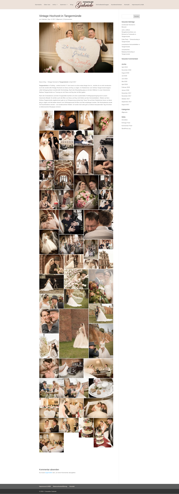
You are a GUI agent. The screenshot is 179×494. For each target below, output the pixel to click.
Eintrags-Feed (126, 122)
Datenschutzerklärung (60, 486)
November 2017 (126, 96)
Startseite (38, 4)
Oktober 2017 (126, 99)
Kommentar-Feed (127, 125)
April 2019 (125, 67)
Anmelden (125, 120)
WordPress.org (126, 128)
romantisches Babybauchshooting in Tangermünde (128, 52)
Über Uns (47, 4)
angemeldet (48, 472)
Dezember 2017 (126, 93)
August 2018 (125, 73)
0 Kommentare (67, 19)
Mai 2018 (124, 81)
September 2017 (127, 101)
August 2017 (125, 104)
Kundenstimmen (116, 4)
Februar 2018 (126, 87)
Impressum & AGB (138, 4)
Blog (71, 4)
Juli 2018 (124, 76)
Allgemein (59, 19)
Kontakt (126, 4)
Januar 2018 (125, 90)
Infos (54, 4)
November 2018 (126, 70)
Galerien (63, 4)
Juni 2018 (124, 78)
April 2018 (125, 84)
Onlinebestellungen (102, 4)
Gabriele (44, 19)
